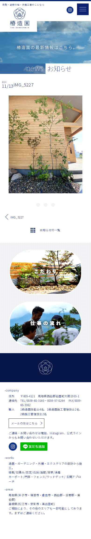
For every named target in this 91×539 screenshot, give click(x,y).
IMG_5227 (17, 217)
